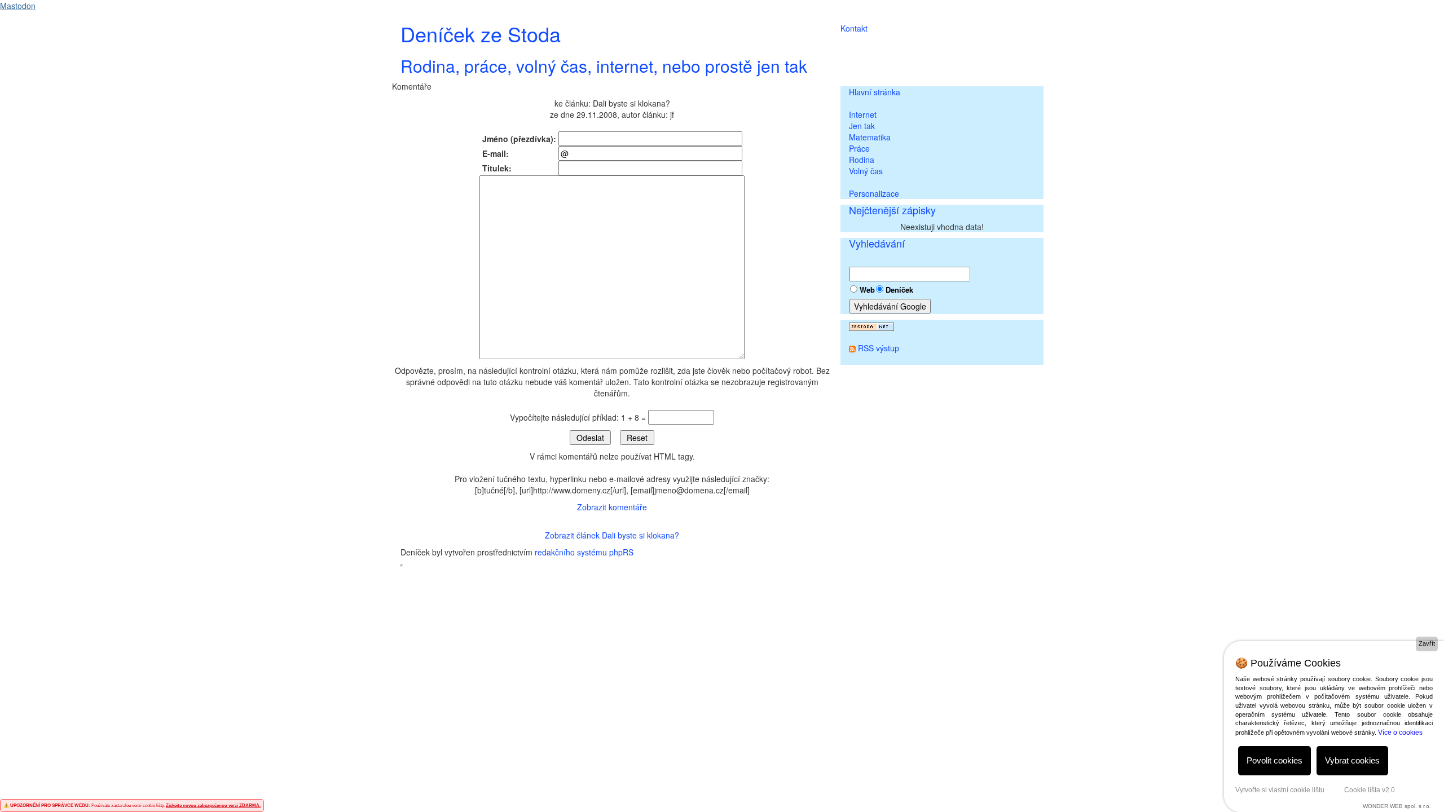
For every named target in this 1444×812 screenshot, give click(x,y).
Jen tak (862, 125)
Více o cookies (1400, 732)
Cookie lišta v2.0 (1369, 790)
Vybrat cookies (1352, 760)
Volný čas (866, 170)
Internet (863, 114)
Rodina (861, 159)
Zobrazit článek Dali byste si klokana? (612, 535)
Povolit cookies (1274, 760)
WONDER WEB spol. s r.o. (1397, 806)
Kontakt (854, 28)
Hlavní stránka (874, 92)
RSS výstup (878, 348)
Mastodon (18, 5)
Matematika (870, 137)
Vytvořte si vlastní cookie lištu (1279, 790)
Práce (859, 148)
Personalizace (874, 193)
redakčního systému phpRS (584, 552)
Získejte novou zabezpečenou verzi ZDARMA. (213, 805)
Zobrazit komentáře (612, 507)
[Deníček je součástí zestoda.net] (871, 325)
